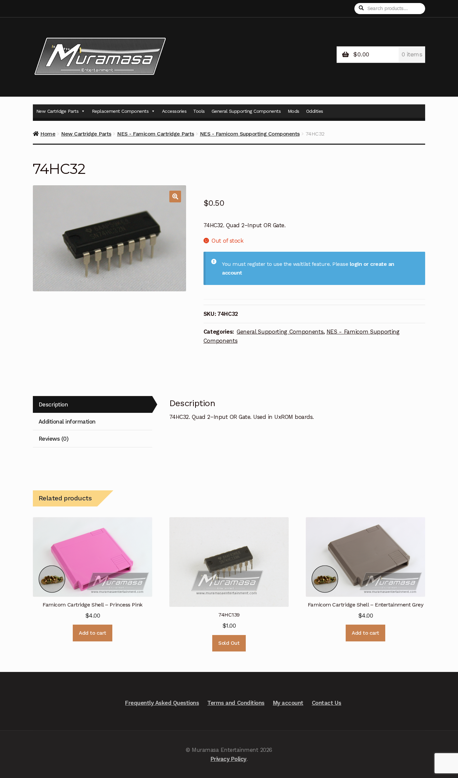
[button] (175, 196)
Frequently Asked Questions (162, 702)
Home (47, 134)
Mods (293, 111)
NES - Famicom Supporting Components (250, 134)
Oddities (314, 111)
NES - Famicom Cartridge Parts (155, 134)
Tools (199, 111)
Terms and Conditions (235, 702)
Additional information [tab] (67, 421)
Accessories (174, 111)
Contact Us (326, 702)
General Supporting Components (246, 111)
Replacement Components (120, 111)
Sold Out (228, 643)
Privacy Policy (228, 759)
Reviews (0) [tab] (54, 438)
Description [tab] (53, 404)
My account (288, 702)
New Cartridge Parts (57, 111)
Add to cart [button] (92, 633)
